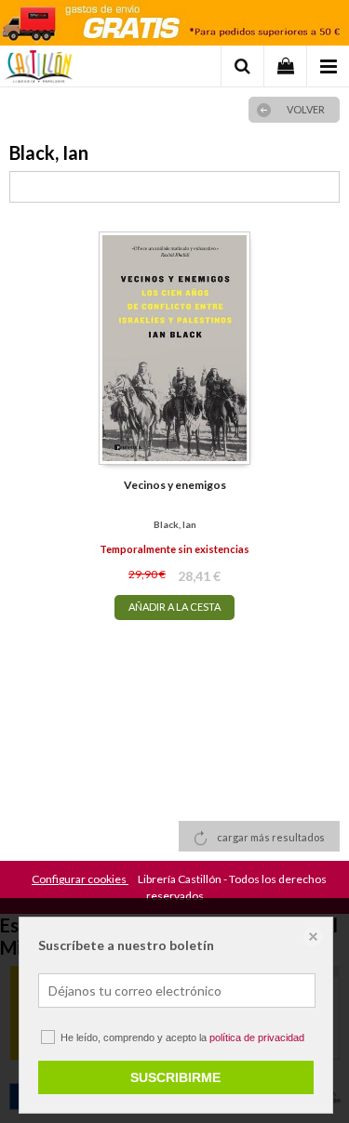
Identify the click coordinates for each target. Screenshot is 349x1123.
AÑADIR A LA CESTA (174, 607)
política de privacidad (256, 1037)
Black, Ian (175, 524)
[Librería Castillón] (39, 68)
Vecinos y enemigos (175, 485)
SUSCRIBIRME (175, 1077)
